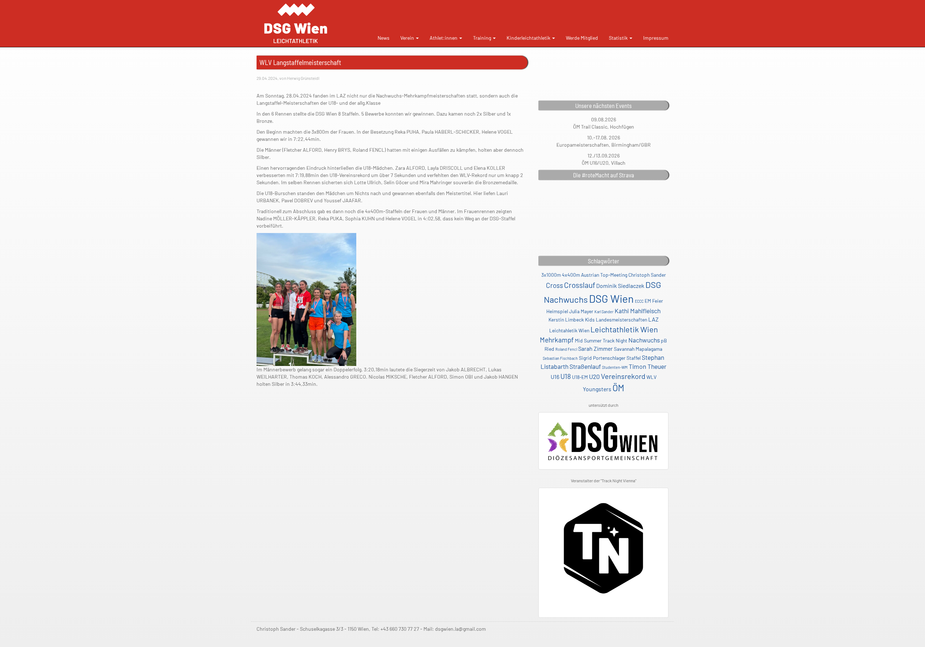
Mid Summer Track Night (601, 340)
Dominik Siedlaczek (620, 285)
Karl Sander (604, 311)
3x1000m (551, 275)
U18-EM (580, 377)
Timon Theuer (647, 366)
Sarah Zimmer (595, 348)
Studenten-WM (615, 367)
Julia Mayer (581, 311)
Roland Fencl (566, 349)
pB (664, 340)
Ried (549, 349)
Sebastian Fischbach (560, 358)
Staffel (634, 358)
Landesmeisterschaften (621, 319)
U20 (594, 376)
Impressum (655, 38)
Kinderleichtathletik (529, 38)
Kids (590, 319)
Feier (657, 301)
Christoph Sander (647, 275)
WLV (651, 377)
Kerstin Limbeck (566, 319)
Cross (554, 285)
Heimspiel (557, 311)
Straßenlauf (585, 366)
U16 (555, 376)
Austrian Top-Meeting (604, 275)
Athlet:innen (444, 38)
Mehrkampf (557, 340)
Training (482, 38)
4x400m (571, 275)
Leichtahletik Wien (569, 330)
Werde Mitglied (582, 38)
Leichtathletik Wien (624, 329)
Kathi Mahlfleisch (638, 311)
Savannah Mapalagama (638, 349)
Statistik (619, 38)
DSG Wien (611, 298)
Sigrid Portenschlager (602, 358)
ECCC (639, 301)
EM (648, 301)
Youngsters (597, 388)
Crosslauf (579, 284)
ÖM (618, 387)
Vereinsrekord (623, 376)
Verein (407, 38)
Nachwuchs (644, 340)
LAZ (653, 319)
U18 (565, 376)
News (384, 38)
